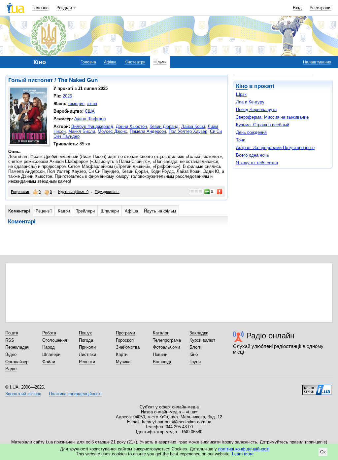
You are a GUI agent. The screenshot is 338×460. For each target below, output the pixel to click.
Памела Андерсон (148, 131)
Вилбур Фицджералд (92, 126)
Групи (195, 361)
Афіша (110, 62)
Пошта (11, 332)
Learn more (243, 453)
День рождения (251, 132)
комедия (76, 103)
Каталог (161, 332)
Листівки (87, 354)
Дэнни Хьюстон (131, 126)
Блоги (195, 347)
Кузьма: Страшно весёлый (262, 124)
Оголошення (54, 340)
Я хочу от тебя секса (257, 162)
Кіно (242, 86)
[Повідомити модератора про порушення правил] (220, 191)
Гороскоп (125, 340)
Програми (125, 332)
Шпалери (110, 211)
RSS (9, 340)
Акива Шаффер (90, 118)
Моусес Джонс (112, 131)
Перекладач (17, 347)
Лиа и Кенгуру (250, 101)
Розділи (64, 7)
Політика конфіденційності (75, 393)
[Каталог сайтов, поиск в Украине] (316, 387)
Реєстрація (320, 7)
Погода (86, 340)
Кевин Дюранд (164, 126)
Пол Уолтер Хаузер (188, 131)
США (90, 111)
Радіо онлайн (270, 335)
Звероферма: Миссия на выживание (272, 117)
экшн (92, 103)
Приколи (87, 347)
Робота (49, 332)
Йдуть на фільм (160, 211)
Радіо (11, 368)
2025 (67, 96)
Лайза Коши (193, 126)
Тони (240, 139)
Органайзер (16, 361)
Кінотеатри (135, 62)
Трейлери (85, 211)
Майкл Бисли (81, 131)
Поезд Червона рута (256, 109)
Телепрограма (167, 340)
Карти (121, 354)
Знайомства (128, 347)
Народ (48, 347)
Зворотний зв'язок (23, 393)
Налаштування (317, 62)
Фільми (160, 62)
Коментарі (19, 211)
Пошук (85, 332)
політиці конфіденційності (243, 448)
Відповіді (162, 361)
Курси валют (202, 340)
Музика (123, 361)
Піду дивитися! (107, 192)
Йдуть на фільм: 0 (73, 192)
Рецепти (87, 361)
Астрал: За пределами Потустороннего (275, 147)
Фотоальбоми (166, 347)
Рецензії (44, 211)
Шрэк (241, 94)
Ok (323, 451)
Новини (160, 354)
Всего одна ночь (252, 155)
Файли (48, 361)
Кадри (64, 211)
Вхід (297, 7)
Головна (40, 7)
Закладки (198, 332)
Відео (11, 354)
